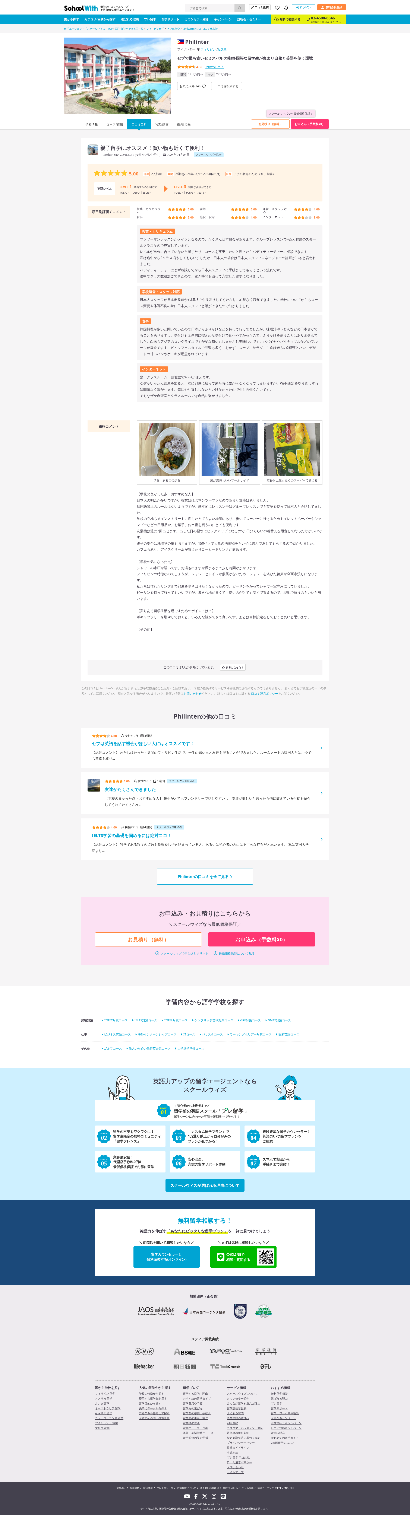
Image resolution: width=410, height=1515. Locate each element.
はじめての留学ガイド (285, 1438)
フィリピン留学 (155, 29)
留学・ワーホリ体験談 (285, 1413)
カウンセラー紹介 (197, 19)
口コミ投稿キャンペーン (286, 1428)
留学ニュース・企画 (195, 1428)
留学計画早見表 (236, 1408)
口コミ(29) (139, 124)
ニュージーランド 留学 (109, 1418)
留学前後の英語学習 (195, 1438)
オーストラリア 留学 (108, 1408)
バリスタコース (212, 1034)
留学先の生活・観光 (195, 1418)
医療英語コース (288, 1034)
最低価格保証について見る (237, 953)
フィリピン (208, 49)
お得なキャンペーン (283, 1418)
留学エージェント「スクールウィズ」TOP (88, 29)
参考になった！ (235, 667)
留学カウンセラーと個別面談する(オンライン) (166, 1257)
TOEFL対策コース (176, 1020)
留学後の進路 (191, 1423)
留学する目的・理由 (195, 1393)
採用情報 (148, 1488)
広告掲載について (186, 1488)
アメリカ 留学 (103, 1398)
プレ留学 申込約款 (238, 1457)
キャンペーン (223, 19)
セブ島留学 (173, 29)
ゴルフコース (113, 1048)
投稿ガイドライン (238, 1447)
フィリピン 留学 (105, 1393)
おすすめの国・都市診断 (154, 1418)
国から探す (71, 19)
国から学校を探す (108, 1387)
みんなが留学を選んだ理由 (243, 1403)
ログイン (305, 7)
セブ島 (222, 49)
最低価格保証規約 (238, 1433)
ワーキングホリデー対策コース (251, 1034)
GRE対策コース (250, 1020)
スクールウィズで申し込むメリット (184, 953)
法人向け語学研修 (209, 1488)
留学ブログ (191, 1387)
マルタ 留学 (102, 1428)
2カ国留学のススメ (283, 1443)
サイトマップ (235, 1472)
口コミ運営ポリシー (264, 693)
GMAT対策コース (279, 1020)
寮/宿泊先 (184, 124)
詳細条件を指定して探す (154, 1413)
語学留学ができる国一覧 (129, 29)
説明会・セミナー (249, 19)
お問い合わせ (193, 693)
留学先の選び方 (192, 1408)
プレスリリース (165, 1488)
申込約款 (232, 1452)
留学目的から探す (150, 1403)
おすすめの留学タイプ (197, 1398)
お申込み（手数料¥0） (310, 124)
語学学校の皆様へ (238, 1418)
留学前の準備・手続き (197, 1413)
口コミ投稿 (262, 7)
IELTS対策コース (146, 1020)
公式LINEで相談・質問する (238, 1257)
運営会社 (121, 1488)
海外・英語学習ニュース (198, 1433)
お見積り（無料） (270, 124)
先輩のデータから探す (153, 1408)
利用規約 (232, 1423)
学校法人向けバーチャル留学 (238, 1488)
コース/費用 (114, 124)
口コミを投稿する (227, 86)
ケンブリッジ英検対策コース (214, 1020)
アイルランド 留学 (106, 1423)
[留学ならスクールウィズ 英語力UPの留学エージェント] (81, 9)
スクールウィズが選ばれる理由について (205, 1185)
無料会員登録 (333, 7)
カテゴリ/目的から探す (100, 19)
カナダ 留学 (102, 1403)
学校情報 (91, 124)
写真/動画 (162, 124)
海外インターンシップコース (157, 1034)
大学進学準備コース (190, 1048)
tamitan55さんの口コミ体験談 (200, 29)
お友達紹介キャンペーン (286, 1423)
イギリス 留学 (103, 1413)
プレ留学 (150, 19)
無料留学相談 (279, 1393)
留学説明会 (278, 1433)
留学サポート (170, 19)
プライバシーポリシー (241, 1443)
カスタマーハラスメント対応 (245, 1428)
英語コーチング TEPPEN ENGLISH (276, 1488)
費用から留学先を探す (153, 1398)
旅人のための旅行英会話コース (150, 1048)
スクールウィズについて (242, 1393)
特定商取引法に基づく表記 (243, 1438)
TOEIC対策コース (116, 1020)
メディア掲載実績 (205, 1339)
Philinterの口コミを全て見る (203, 876)
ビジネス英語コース (117, 1034)
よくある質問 (235, 1413)
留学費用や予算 (192, 1403)
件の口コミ (214, 67)
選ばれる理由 (130, 19)
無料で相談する (290, 19)
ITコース (189, 1034)
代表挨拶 (134, 1488)
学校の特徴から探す (151, 1393)
